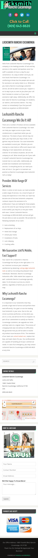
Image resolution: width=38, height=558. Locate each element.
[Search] (33, 362)
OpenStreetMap (31, 418)
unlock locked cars (19, 336)
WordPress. (27, 555)
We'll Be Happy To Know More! (13, 481)
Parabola (18, 555)
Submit (6, 499)
